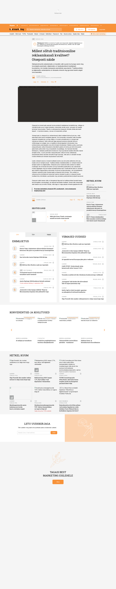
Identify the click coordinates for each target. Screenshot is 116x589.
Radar (82, 34)
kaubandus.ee (24, 25)
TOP (35, 401)
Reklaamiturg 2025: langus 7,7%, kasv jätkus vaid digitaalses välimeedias (43, 379)
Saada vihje (76, 34)
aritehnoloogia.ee (63, 25)
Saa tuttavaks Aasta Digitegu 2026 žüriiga (33, 257)
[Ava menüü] (17, 25)
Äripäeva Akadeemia (21, 338)
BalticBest (49, 34)
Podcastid (30, 34)
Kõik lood (18, 34)
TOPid (24, 34)
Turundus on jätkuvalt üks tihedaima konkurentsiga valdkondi (82, 275)
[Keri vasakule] (47, 216)
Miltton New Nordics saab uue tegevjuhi (35, 265)
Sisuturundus (68, 34)
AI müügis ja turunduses (24, 340)
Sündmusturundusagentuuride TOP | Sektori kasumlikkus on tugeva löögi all (44, 407)
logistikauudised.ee (84, 25)
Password (56, 34)
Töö (61, 34)
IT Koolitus (41, 338)
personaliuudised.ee (34, 25)
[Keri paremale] (82, 216)
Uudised (22, 246)
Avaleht (12, 34)
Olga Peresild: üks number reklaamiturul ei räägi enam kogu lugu (83, 299)
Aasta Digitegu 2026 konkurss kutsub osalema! (35, 281)
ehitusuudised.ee (95, 25)
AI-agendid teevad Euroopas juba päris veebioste (77, 259)
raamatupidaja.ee (54, 25)
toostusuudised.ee (73, 25)
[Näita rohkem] (101, 25)
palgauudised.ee (44, 25)
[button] (33, 432)
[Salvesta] (53, 246)
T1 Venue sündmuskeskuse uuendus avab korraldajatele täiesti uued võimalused (96, 219)
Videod (36, 34)
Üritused (41, 34)
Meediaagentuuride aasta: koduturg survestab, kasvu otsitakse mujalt (18, 407)
